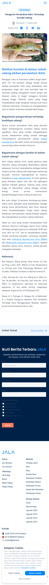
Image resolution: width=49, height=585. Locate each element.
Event (28, 503)
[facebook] (27, 28)
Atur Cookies (24, 578)
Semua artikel (37, 330)
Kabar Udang (7, 483)
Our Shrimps (7, 463)
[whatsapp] (21, 28)
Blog (28, 470)
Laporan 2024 (31, 518)
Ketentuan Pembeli (34, 478)
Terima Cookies (35, 573)
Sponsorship (31, 506)
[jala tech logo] (6, 3)
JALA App (6, 475)
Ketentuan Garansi (33, 482)
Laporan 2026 (31, 510)
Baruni (4, 479)
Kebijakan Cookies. (28, 568)
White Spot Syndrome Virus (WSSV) (22, 242)
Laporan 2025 (31, 514)
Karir (28, 467)
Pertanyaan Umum (33, 493)
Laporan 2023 (31, 522)
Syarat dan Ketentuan (34, 489)
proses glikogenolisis (21, 178)
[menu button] (45, 3)
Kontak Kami (31, 474)
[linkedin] (38, 28)
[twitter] (32, 28)
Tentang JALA (31, 463)
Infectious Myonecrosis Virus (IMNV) (29, 239)
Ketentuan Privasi (33, 486)
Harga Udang (7, 487)
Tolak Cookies (14, 573)
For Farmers (7, 467)
